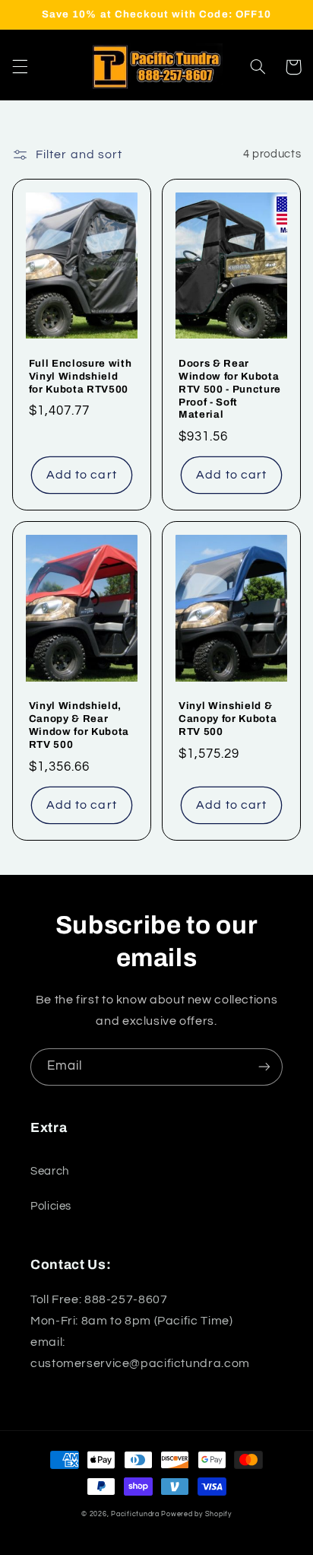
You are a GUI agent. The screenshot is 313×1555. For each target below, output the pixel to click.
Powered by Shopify (196, 1514)
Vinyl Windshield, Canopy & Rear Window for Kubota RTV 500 (79, 725)
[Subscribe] (264, 1067)
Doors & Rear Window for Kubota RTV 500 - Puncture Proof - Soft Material (230, 389)
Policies (50, 1206)
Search (49, 1171)
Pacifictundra (135, 1514)
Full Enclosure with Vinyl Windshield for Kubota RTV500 (80, 376)
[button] (19, 66)
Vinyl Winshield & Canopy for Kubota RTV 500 (228, 718)
